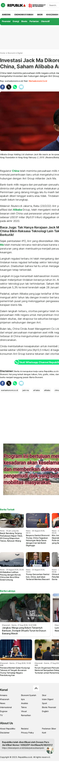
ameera (6, 14)
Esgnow (3, 711)
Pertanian (34, 21)
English (45, 711)
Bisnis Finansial (49, 707)
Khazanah (4, 699)
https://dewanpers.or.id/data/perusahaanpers (23, 748)
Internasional (6, 707)
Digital (19, 53)
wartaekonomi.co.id (38, 81)
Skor (44, 695)
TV (1, 715)
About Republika (7, 728)
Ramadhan (26, 715)
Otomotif (45, 21)
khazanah (52, 14)
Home (2, 53)
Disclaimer (4, 732)
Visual (24, 711)
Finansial (6, 21)
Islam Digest (47, 699)
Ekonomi (11, 53)
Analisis (24, 703)
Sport (44, 703)
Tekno (24, 707)
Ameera (3, 695)
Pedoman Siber (49, 728)
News (2, 703)
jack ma (25, 390)
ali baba (36, 390)
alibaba (47, 390)
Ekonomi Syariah (23, 14)
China (15, 170)
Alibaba (17, 209)
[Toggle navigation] (3, 5)
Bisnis (24, 21)
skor (39, 14)
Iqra (23, 699)
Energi (16, 21)
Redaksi (24, 728)
